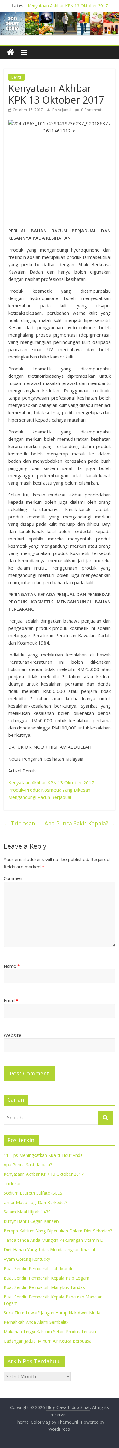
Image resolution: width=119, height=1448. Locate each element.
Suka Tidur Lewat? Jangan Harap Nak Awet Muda (52, 1313)
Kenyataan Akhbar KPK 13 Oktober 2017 (68, 6)
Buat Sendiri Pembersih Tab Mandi (38, 1268)
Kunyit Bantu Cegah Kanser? (32, 1221)
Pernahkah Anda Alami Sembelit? (36, 1322)
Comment (14, 878)
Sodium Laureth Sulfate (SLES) (34, 1193)
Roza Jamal (62, 109)
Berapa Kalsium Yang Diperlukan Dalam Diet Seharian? (58, 1231)
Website (12, 1035)
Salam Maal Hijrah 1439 (27, 1212)
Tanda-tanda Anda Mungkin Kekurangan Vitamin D (53, 1240)
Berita (16, 77)
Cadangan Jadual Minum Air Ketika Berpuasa (48, 1341)
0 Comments (91, 109)
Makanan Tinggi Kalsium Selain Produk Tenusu (50, 1331)
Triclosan (19, 823)
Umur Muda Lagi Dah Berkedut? (35, 1202)
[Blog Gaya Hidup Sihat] (10, 52)
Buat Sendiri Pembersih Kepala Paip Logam (46, 1278)
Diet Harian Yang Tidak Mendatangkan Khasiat (50, 1249)
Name (12, 966)
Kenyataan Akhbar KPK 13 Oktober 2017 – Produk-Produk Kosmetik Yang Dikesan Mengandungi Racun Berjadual (53, 789)
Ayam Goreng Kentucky (27, 1259)
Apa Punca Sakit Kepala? (80, 823)
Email (11, 1000)
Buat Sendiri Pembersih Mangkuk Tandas (44, 1287)
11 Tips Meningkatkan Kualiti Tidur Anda (43, 1155)
